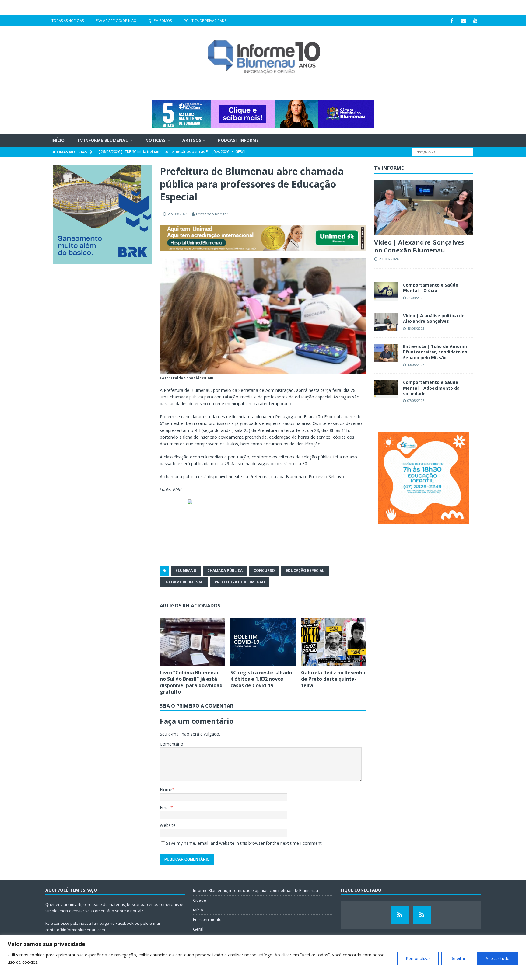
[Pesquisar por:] (442, 152)
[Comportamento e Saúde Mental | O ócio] (386, 291)
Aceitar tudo (498, 958)
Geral (198, 929)
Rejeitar (457, 958)
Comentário (171, 744)
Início (58, 140)
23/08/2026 (389, 259)
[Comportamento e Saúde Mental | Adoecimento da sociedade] (386, 389)
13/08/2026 (415, 328)
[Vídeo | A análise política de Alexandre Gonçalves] (386, 322)
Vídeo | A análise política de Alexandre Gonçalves (434, 318)
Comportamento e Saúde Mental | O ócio (430, 287)
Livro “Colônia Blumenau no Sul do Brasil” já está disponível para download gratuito (191, 682)
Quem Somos (160, 20)
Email (165, 807)
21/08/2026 (415, 297)
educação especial (305, 570)
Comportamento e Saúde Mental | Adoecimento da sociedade (431, 387)
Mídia (198, 910)
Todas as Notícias (67, 20)
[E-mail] (463, 20)
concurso (264, 570)
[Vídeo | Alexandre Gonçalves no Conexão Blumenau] (423, 207)
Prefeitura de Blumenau (240, 582)
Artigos (191, 140)
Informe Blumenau (184, 582)
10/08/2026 (415, 364)
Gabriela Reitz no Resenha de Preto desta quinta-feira (333, 679)
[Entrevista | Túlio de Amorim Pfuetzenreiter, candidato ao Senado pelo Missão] (386, 353)
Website (168, 825)
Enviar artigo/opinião (116, 20)
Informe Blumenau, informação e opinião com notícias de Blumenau (255, 890)
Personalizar (418, 958)
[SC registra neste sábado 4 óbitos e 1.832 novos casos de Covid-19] (263, 642)
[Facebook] (452, 20)
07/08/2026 (415, 400)
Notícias (155, 140)
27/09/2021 (178, 214)
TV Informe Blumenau (102, 140)
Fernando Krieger (212, 214)
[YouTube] (475, 20)
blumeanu (185, 570)
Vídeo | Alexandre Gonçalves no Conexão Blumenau (419, 246)
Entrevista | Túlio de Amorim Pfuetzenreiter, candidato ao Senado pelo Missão (435, 351)
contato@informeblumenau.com (75, 929)
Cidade (199, 900)
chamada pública (225, 570)
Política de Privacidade (205, 20)
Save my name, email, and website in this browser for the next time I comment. (244, 843)
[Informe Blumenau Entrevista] (422, 915)
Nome (166, 789)
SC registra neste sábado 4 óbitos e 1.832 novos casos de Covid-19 (261, 679)
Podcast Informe (238, 140)
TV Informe (389, 168)
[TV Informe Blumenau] (400, 915)
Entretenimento (207, 919)
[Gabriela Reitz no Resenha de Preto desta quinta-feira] (333, 642)
